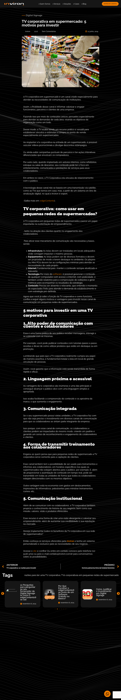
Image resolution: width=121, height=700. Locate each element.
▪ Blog (84, 4)
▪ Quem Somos (44, 4)
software (57, 274)
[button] (2, 593)
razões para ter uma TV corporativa (42, 575)
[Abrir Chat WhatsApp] (107, 694)
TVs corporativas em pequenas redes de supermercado (90, 575)
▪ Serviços (56, 4)
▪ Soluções (67, 4)
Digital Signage (34, 15)
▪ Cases (76, 4)
